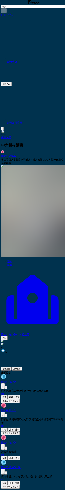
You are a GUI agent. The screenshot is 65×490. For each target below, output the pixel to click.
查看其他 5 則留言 (10, 487)
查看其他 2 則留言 (10, 401)
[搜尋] (4, 10)
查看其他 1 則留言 (10, 433)
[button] (7, 14)
